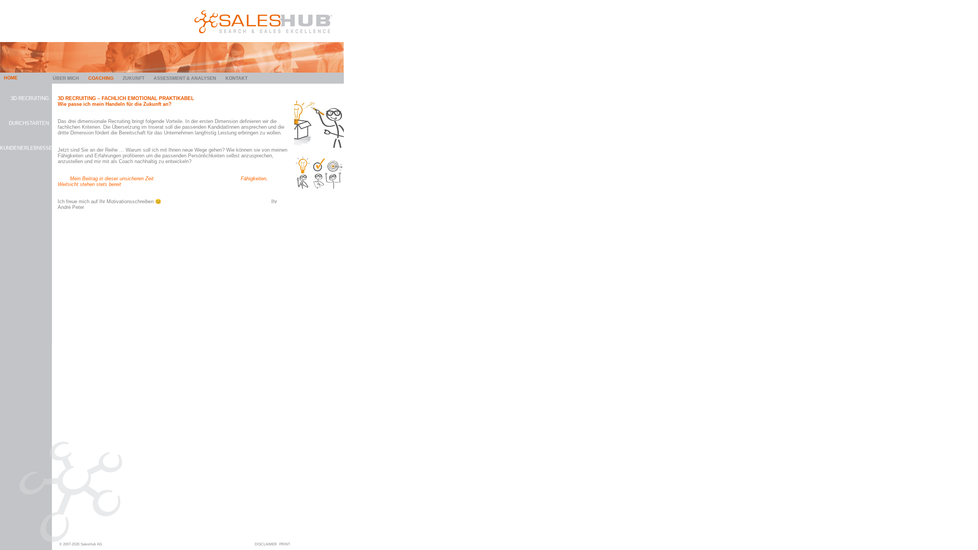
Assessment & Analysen (185, 78)
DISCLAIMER (266, 544)
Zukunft (133, 78)
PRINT (284, 544)
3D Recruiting (30, 98)
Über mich (66, 78)
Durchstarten (29, 123)
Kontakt (236, 78)
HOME (11, 78)
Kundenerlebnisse (24, 148)
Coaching (100, 78)
